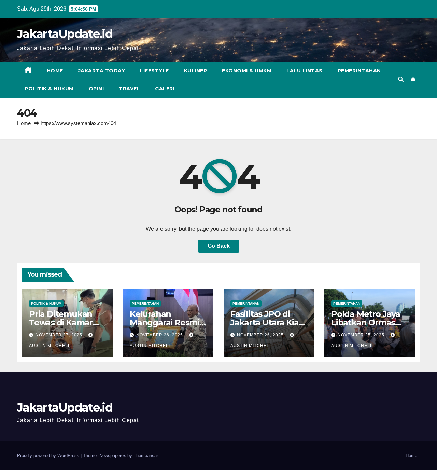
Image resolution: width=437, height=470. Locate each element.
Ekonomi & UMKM (246, 71)
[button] (401, 79)
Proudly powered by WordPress (49, 455)
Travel (129, 88)
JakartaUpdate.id (64, 34)
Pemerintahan (359, 71)
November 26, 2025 (160, 335)
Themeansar (145, 455)
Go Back (219, 246)
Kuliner (195, 71)
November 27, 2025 (60, 335)
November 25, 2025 (362, 335)
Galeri (164, 88)
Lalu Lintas (304, 71)
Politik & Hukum (49, 88)
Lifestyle (154, 71)
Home (55, 71)
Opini (96, 88)
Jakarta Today (101, 71)
